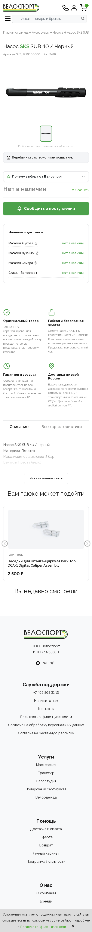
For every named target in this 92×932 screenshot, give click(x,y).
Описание (19, 426)
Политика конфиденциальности (46, 717)
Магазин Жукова (21, 243)
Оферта (46, 837)
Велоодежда (46, 797)
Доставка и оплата (46, 829)
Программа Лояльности (46, 861)
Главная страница (15, 32)
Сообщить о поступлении (49, 208)
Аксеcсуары (40, 32)
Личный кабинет (46, 853)
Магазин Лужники (21, 253)
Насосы (58, 32)
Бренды (46, 901)
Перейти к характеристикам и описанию (42, 157)
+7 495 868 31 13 (46, 692)
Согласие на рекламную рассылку (46, 733)
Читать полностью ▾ (46, 478)
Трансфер (46, 773)
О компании (46, 893)
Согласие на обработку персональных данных (46, 725)
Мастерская (46, 765)
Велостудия (46, 781)
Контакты (46, 709)
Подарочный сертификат (46, 789)
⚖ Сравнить (80, 190)
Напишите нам (46, 701)
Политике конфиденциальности (43, 927)
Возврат (46, 845)
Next (87, 543)
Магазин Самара (21, 263)
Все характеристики (62, 426)
